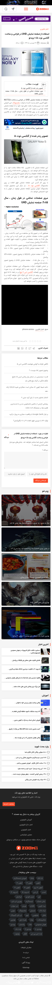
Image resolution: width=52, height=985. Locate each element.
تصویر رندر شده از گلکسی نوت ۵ (32, 88)
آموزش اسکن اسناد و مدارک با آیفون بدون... (26, 720)
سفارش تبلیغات (26, 947)
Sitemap (26, 967)
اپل (39, 896)
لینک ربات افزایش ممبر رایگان (34, 779)
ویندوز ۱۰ (38, 929)
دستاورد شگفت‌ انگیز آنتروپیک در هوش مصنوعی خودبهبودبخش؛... (25, 651)
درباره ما (26, 952)
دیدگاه (45, 450)
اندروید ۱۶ (14, 892)
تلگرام (32, 906)
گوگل (25, 933)
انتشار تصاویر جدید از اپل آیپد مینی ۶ (34, 397)
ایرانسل (19, 896)
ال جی (35, 892)
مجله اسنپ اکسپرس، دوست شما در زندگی (34, 577)
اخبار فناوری (44, 29)
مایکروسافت (41, 920)
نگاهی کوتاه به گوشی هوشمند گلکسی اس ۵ (32, 364)
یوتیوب (17, 933)
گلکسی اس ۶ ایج (26, 272)
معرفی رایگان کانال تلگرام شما (34, 752)
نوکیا (31, 920)
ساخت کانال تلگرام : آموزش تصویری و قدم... (29, 763)
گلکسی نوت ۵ (34, 185)
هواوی (13, 920)
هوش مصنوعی (41, 924)
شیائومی (35, 915)
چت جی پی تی (36, 933)
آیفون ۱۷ (19, 883)
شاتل (44, 915)
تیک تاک (42, 910)
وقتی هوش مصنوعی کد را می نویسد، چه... (26, 738)
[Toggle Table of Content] (42, 85)
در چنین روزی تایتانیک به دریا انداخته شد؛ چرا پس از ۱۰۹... (29, 548)
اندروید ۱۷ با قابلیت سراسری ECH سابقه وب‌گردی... (24, 669)
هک (30, 924)
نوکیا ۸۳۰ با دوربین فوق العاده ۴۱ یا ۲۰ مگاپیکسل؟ (30, 420)
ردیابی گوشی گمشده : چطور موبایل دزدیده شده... (27, 774)
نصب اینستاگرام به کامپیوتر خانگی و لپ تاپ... (29, 757)
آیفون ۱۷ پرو (38, 887)
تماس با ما (26, 957)
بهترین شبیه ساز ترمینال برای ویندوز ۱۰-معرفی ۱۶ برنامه (31, 636)
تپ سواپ (14, 906)
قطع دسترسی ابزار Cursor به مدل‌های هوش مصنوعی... (22, 678)
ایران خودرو (30, 896)
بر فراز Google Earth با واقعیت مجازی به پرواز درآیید (28, 414)
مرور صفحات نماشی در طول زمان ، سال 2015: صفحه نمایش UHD (24, 92)
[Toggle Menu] (26, 9)
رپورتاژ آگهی (26, 962)
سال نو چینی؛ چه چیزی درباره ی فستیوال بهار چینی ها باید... (28, 523)
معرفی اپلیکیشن (26, 834)
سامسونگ (16, 102)
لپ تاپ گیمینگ (16, 915)
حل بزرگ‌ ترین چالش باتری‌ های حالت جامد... (26, 686)
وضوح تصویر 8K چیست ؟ (38, 370)
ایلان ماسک (41, 901)
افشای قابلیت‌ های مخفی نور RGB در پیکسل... (25, 660)
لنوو (27, 915)
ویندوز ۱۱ (28, 929)
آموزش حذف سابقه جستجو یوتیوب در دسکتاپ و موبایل (26, 839)
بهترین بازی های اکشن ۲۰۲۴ (39, 602)
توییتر (24, 906)
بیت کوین (41, 906)
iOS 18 (40, 878)
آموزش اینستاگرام (20, 878)
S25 (32, 878)
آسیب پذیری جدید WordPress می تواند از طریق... (23, 729)
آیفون (38, 883)
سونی (13, 910)
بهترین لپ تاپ (16, 901)
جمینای (32, 910)
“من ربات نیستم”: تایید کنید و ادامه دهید (30, 768)
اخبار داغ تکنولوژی (26, 824)
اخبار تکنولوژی (26, 829)
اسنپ (44, 892)
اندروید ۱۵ (25, 892)
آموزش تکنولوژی (26, 819)
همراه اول (22, 920)
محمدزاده (43, 43)
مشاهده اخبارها (9, 804)
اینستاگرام (29, 901)
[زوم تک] (42, 9)
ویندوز (13, 924)
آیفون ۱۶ (29, 883)
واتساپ (22, 924)
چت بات (18, 929)
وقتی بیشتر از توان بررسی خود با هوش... (27, 703)
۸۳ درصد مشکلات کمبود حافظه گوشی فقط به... (25, 711)
